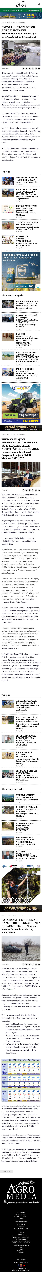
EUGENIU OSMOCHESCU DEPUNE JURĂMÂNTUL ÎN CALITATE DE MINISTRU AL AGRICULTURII (27, 339)
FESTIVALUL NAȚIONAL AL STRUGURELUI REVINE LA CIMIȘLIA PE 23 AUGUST (26, 241)
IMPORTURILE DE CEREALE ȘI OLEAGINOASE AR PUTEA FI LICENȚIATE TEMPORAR (27, 373)
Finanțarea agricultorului (21, 1245)
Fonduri (21, 1249)
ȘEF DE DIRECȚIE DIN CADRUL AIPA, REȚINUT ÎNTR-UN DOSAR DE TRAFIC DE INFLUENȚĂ (27, 775)
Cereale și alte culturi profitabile (21, 1236)
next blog (6, 1171)
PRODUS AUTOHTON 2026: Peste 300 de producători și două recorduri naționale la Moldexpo (26, 210)
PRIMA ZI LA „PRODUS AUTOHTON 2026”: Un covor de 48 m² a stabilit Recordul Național (27, 304)
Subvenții (21, 1247)
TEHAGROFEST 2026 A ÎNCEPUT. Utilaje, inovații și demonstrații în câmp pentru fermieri (27, 225)
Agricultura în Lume (21, 1223)
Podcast (21, 1227)
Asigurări (21, 1252)
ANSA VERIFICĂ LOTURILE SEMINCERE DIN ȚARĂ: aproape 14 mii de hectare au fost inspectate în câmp (27, 758)
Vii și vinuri (21, 1232)
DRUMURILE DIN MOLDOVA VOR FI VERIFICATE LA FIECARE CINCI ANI (26, 840)
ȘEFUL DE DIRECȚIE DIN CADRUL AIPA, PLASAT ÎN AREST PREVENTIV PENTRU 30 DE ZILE (26, 740)
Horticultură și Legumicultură (21, 1237)
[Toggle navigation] (3, 4)
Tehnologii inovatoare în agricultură (21, 1241)
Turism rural (21, 1231)
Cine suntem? (21, 1212)
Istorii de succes (21, 1224)
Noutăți (8, 22)
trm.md (12, 989)
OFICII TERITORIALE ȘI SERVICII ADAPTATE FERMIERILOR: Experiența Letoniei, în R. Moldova (27, 811)
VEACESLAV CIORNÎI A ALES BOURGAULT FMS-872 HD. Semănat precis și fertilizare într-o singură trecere (27, 194)
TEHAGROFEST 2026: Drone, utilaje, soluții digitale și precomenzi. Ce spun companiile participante (27, 705)
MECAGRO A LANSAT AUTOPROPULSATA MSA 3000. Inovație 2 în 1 (27, 180)
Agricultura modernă (21, 1228)
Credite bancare (21, 1251)
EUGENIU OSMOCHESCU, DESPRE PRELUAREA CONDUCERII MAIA (26, 854)
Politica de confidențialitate (21, 1216)
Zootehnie (21, 1234)
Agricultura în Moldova (19, 22)
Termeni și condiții (21, 1214)
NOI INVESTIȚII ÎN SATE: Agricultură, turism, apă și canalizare (27, 797)
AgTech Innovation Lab (33, 10)
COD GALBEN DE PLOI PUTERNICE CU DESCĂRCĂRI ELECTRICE (27, 826)
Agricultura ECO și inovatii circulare (21, 1242)
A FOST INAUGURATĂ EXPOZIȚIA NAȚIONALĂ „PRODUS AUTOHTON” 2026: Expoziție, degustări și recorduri (27, 321)
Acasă (3, 22)
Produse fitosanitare (21, 1239)
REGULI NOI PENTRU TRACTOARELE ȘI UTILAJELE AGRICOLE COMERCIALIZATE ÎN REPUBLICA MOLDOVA (27, 357)
